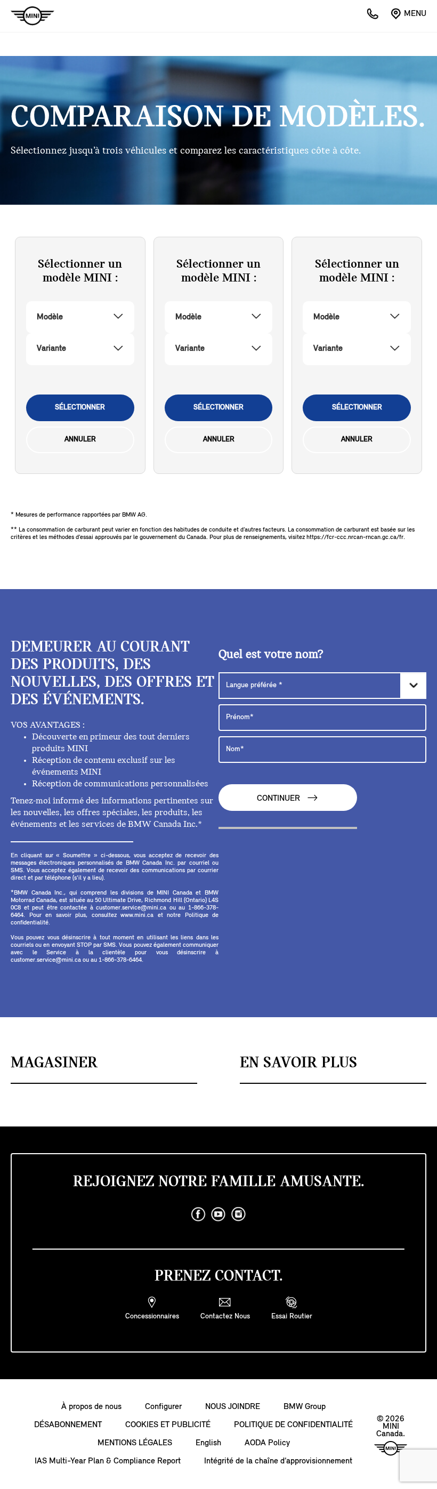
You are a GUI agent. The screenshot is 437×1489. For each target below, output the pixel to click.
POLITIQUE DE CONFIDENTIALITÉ (293, 1425)
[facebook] (198, 1214)
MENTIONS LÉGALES (135, 1443)
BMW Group (305, 1407)
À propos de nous (91, 1407)
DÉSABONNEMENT (68, 1425)
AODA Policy (267, 1443)
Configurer (163, 1407)
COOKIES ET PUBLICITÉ (168, 1425)
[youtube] (218, 1214)
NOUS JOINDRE (232, 1407)
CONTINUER (279, 799)
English (208, 1443)
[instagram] (238, 1214)
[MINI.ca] (27, 16)
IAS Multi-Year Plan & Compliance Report (108, 1461)
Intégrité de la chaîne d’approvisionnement (278, 1461)
